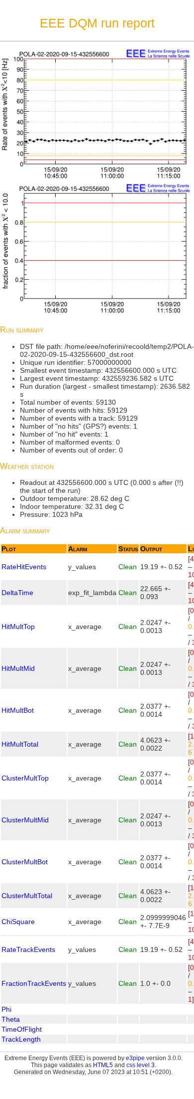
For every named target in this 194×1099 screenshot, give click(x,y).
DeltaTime (17, 593)
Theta (10, 1019)
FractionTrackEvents (33, 983)
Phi (6, 1009)
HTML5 (103, 1065)
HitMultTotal (19, 744)
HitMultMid (18, 668)
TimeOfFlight (21, 1029)
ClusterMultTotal (26, 896)
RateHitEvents (23, 567)
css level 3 (140, 1065)
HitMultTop (18, 626)
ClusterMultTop (25, 778)
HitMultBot (17, 710)
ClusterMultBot (24, 862)
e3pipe (135, 1058)
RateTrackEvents (28, 949)
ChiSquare (18, 922)
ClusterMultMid (25, 820)
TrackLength (21, 1039)
